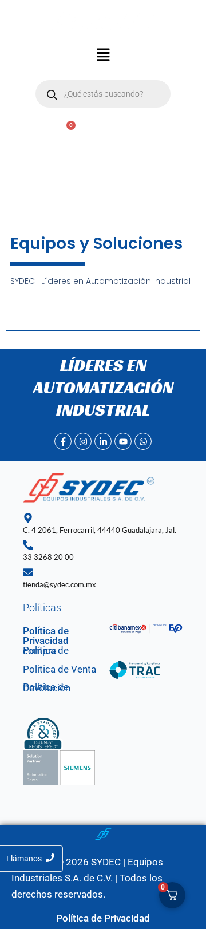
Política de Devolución (46, 687)
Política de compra (46, 651)
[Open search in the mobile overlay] (103, 94)
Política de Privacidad (46, 635)
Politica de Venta (59, 669)
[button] (103, 56)
